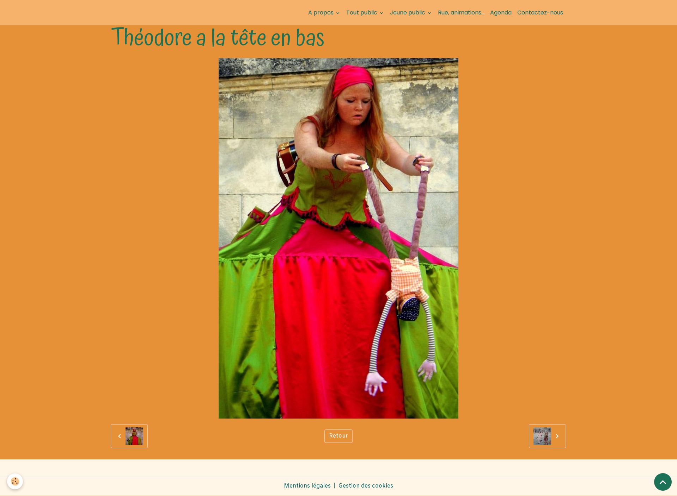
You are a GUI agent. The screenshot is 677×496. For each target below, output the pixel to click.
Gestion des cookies (365, 486)
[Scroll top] (663, 482)
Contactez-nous (540, 12)
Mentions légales (307, 486)
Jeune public (408, 12)
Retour (338, 436)
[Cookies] (15, 481)
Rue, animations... (461, 12)
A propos (321, 12)
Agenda (501, 12)
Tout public (362, 12)
